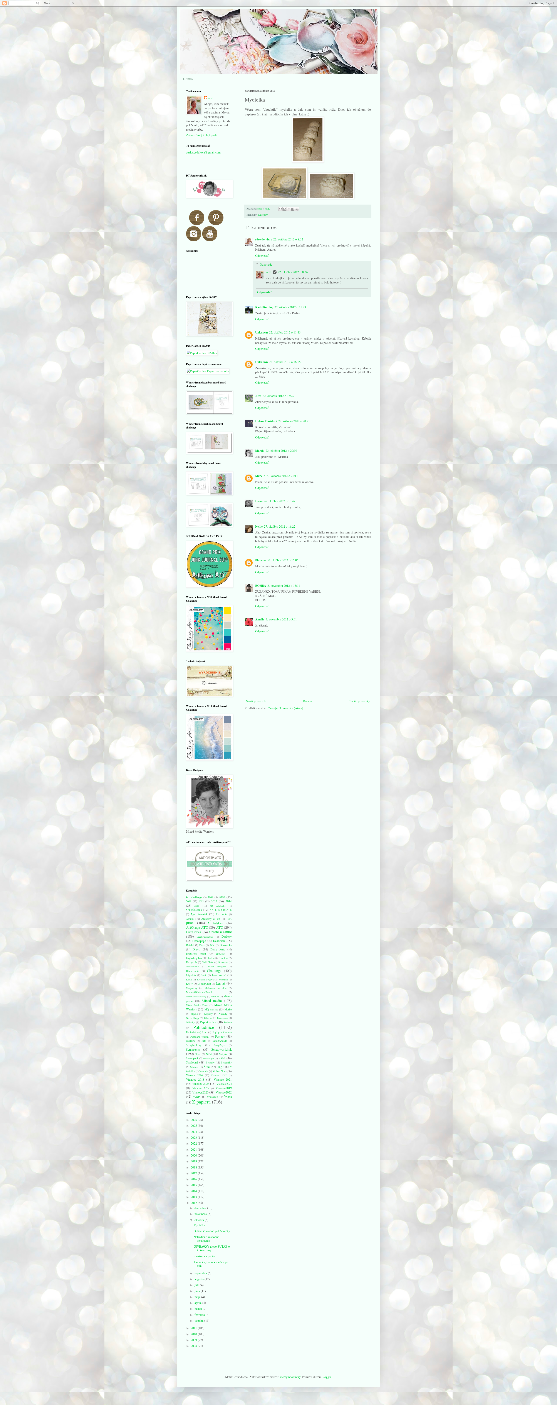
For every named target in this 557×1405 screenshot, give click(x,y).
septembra (201, 1273)
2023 (194, 1137)
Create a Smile (220, 931)
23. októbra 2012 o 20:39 (281, 450)
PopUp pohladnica (222, 1032)
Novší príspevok (256, 701)
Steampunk (192, 1058)
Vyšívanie (212, 1096)
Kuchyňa (223, 979)
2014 (229, 901)
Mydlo (194, 1014)
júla (197, 1285)
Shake (198, 1054)
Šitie (207, 1067)
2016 (194, 1179)
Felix (211, 958)
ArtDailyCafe (215, 923)
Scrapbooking (193, 1045)
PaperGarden (208, 1022)
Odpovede (266, 264)
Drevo (196, 949)
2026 (194, 1120)
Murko (228, 1009)
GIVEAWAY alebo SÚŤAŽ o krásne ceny (212, 1248)
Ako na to (221, 914)
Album (190, 919)
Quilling (190, 1041)
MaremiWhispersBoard (199, 992)
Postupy (220, 1036)
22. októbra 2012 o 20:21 (294, 421)
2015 (197, 906)
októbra (200, 1220)
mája (198, 1297)
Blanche (260, 560)
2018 (194, 1167)
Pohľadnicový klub (196, 1032)
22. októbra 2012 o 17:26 (278, 396)
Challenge (214, 970)
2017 (194, 1173)
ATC (219, 927)
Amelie (259, 619)
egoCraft (220, 953)
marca (199, 1309)
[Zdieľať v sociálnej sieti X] (289, 209)
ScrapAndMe (220, 1041)
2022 (194, 1143)
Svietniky (226, 1062)
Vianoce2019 (224, 1088)
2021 (194, 1149)
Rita (203, 1041)
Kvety (189, 983)
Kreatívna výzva (205, 979)
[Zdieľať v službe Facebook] (293, 209)
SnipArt (223, 1054)
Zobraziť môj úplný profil (202, 135)
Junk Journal (219, 975)
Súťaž (222, 1058)
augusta (200, 1279)
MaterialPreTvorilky (196, 996)
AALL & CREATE (221, 910)
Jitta (258, 395)
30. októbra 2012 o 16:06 (282, 560)
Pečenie (228, 1022)
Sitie (209, 1054)
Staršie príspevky (359, 701)
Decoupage (199, 941)
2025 (194, 1125)
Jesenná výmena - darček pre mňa (211, 1264)
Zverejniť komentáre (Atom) (285, 708)
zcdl (268, 272)
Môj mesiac (211, 1009)
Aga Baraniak (199, 914)
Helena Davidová (266, 421)
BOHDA (260, 585)
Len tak (220, 983)
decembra (201, 1208)
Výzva (228, 1096)
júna (198, 1291)
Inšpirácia (191, 975)
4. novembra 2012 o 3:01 (281, 619)
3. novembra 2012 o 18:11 (283, 585)
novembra (201, 1214)
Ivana (259, 501)
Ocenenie (222, 1018)
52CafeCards (194, 910)
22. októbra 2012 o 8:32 (288, 239)
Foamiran (223, 958)
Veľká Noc (219, 1071)
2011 (188, 901)
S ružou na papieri (205, 1256)
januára (199, 1320)
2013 (214, 901)
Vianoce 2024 (224, 1084)
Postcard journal (199, 1036)
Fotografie (191, 962)
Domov (188, 78)
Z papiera (201, 1101)
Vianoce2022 (224, 1092)
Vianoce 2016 (194, 1075)
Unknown (261, 332)
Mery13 (260, 475)
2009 (210, 897)
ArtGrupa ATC (197, 927)
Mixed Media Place (197, 1005)
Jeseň (203, 975)
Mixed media (212, 1000)
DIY (212, 945)
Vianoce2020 (200, 1092)
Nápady (208, 1014)
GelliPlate (207, 962)
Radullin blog (264, 307)
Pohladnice (203, 1027)
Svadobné (192, 1062)
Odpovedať (261, 255)
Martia (259, 450)
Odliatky (190, 1022)
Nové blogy (192, 1018)
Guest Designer (217, 966)
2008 (194, 1346)
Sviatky (210, 1062)
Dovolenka (226, 945)
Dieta (202, 945)
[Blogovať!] (284, 209)
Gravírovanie (192, 966)
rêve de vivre (263, 239)
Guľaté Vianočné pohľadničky (212, 1231)
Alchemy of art (210, 919)
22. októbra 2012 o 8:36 (293, 272)
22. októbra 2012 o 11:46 (284, 332)
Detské (190, 945)
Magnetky (191, 988)
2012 (201, 901)
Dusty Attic (217, 949)
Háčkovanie (192, 971)
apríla (198, 1303)
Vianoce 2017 (218, 1075)
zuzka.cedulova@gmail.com (203, 152)
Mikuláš (215, 996)
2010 (222, 897)
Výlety (196, 1096)
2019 (194, 1161)
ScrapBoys (219, 1045)
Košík (189, 979)
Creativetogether (205, 936)
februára (200, 1315)
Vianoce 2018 (195, 1079)
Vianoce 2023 (200, 1084)
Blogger (326, 1377)
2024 (194, 1132)
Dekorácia (219, 941)
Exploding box (194, 958)
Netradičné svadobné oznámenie (206, 1239)
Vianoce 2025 (200, 1088)
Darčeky (263, 215)
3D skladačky (218, 905)
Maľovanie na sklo (215, 988)
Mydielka (199, 1225)
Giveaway (223, 962)
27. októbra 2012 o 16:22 (279, 526)
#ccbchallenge (194, 897)
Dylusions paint (196, 953)
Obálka (208, 1018)
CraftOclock (193, 932)
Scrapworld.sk (221, 1049)
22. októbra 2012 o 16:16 (284, 362)
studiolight (208, 1058)
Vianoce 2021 (223, 1079)
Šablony (194, 1066)
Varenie (203, 1071)
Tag (219, 1067)
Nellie (259, 526)
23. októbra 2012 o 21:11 (282, 476)
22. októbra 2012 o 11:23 (290, 307)
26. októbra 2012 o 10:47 (279, 501)
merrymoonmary (290, 1377)
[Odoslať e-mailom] (280, 209)
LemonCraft (204, 983)
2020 (194, 1155)
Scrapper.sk (193, 1049)
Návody (223, 1014)
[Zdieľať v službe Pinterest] (297, 209)
